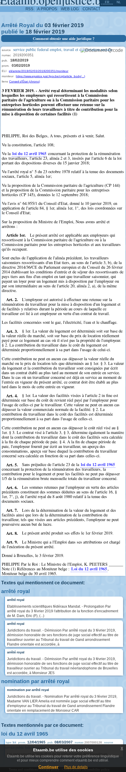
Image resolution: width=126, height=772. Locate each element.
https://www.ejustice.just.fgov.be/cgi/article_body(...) (50, 76)
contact (92, 9)
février (60, 25)
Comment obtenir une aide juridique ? (63, 38)
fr (107, 2)
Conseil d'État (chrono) (24, 81)
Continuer (48, 766)
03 (48, 25)
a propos (47, 9)
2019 (77, 25)
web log (70, 9)
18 (28, 32)
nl (119, 2)
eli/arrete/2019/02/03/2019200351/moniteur (38, 71)
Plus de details (76, 767)
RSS (29, 9)
